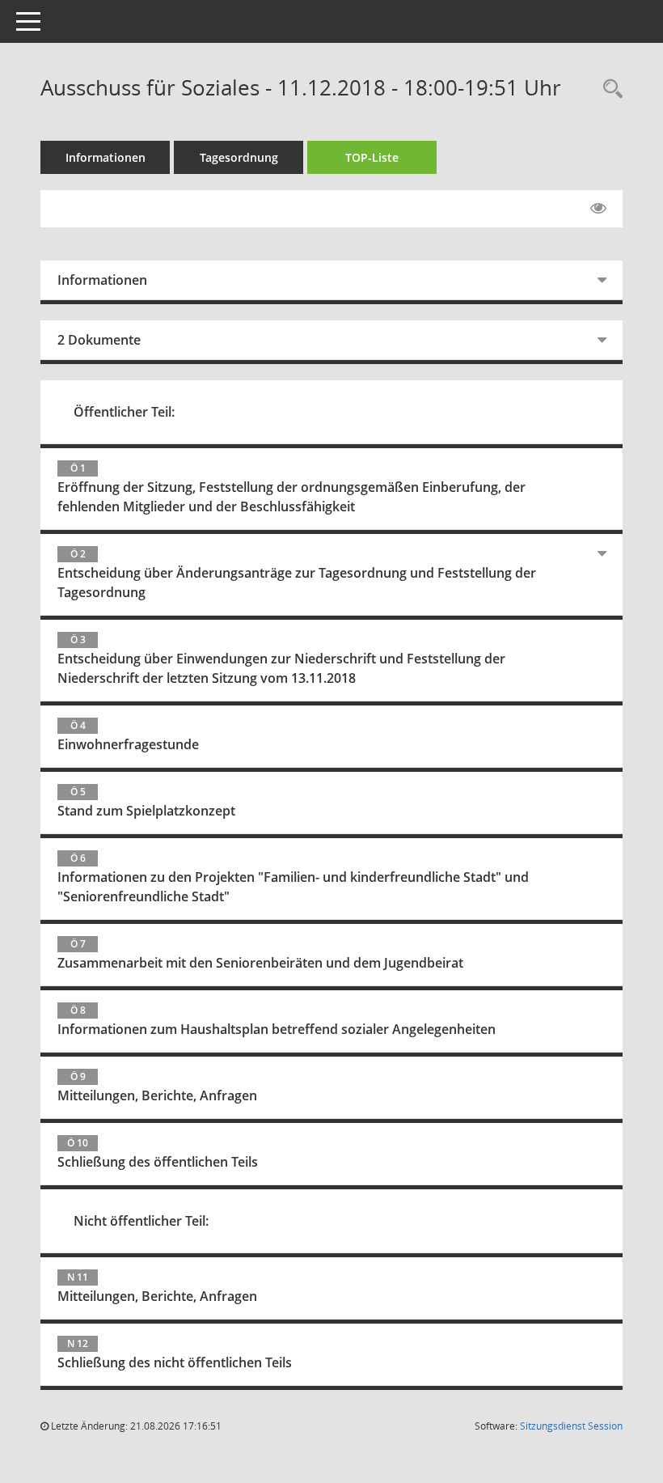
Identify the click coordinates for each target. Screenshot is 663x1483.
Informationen (105, 157)
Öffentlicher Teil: (124, 412)
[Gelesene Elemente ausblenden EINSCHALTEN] (598, 208)
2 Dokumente (99, 340)
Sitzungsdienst (571, 1426)
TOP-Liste (372, 157)
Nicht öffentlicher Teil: (141, 1221)
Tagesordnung (239, 157)
